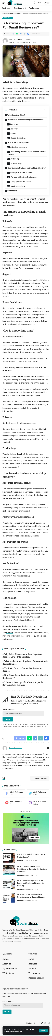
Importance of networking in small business (25, 120)
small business (37, 523)
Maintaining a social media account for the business (26, 152)
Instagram (42, 495)
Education (21, 860)
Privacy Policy (21, 727)
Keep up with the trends (21, 181)
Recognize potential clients (22, 172)
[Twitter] (38, 793)
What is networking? (16, 115)
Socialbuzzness (13, 626)
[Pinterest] (14, 802)
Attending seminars (18, 147)
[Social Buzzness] (14, 2)
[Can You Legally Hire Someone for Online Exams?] (9, 858)
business (11, 205)
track (19, 454)
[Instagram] (38, 802)
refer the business (30, 240)
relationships (35, 88)
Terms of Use (17, 1031)
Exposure (14, 129)
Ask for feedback (18, 186)
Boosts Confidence (19, 138)
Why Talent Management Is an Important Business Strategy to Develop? (30, 883)
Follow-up (15, 159)
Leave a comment (41, 778)
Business (8, 18)
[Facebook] (14, 793)
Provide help (16, 163)
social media (17, 376)
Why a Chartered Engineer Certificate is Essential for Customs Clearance (32, 869)
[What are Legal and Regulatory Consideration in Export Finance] (9, 898)
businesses (8, 202)
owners (14, 342)
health (9, 633)
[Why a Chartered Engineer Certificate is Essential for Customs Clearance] (9, 870)
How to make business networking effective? (27, 168)
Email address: (9, 709)
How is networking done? (18, 142)
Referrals (14, 124)
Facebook (7, 498)
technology (14, 629)
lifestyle (35, 629)
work (14, 283)
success (43, 202)
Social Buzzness (15, 39)
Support (14, 133)
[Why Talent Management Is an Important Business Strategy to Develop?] (9, 884)
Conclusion (12, 191)
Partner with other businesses (24, 177)
